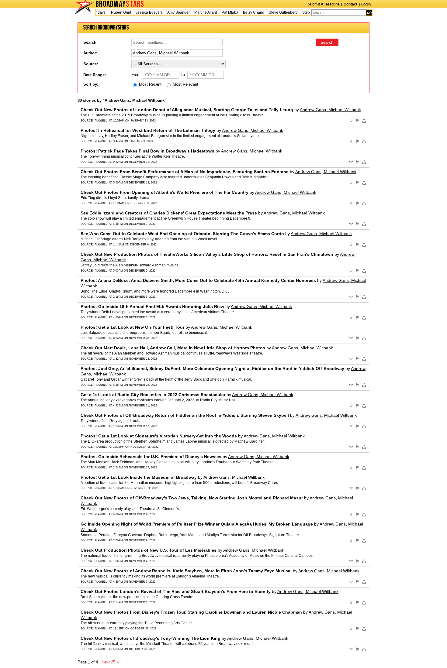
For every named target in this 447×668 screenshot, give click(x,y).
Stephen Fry (306, 12)
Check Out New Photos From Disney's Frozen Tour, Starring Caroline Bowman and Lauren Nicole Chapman (191, 612)
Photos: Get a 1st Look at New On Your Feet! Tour (132, 327)
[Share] (364, 120)
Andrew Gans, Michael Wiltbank (330, 109)
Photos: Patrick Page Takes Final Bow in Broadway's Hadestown (147, 151)
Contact (350, 4)
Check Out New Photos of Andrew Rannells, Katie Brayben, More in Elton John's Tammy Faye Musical (186, 570)
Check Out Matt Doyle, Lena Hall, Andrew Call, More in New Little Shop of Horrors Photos (173, 347)
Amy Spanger (172, 12)
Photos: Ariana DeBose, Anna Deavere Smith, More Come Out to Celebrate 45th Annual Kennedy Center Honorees (198, 280)
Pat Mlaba (224, 12)
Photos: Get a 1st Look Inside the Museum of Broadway (139, 477)
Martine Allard (199, 12)
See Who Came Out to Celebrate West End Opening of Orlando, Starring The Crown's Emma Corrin (182, 233)
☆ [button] (351, 120)
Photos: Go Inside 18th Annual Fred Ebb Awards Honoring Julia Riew (152, 306)
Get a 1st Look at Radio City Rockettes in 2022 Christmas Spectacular (153, 394)
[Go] (369, 12)
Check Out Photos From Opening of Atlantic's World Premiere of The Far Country (164, 192)
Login (366, 4)
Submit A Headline (324, 4)
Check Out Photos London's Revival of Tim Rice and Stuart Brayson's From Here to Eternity (176, 591)
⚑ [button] (357, 120)
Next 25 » (110, 662)
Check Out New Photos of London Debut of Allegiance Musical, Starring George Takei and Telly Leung (187, 109)
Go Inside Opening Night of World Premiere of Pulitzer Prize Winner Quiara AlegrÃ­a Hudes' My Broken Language (197, 524)
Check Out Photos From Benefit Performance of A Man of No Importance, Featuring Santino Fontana (185, 171)
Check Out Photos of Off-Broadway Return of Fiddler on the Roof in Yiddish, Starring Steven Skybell (185, 415)
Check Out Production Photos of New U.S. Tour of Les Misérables (149, 550)
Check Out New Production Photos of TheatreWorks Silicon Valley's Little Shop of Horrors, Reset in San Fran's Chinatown (207, 254)
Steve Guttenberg (277, 12)
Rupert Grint (115, 12)
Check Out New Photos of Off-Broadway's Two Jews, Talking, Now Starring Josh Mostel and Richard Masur (192, 497)
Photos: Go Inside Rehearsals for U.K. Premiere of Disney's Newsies (151, 456)
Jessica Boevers (143, 12)
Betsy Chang (247, 12)
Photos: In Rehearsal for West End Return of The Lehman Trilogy (148, 130)
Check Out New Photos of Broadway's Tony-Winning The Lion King (150, 638)
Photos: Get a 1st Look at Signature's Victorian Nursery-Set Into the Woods (159, 435)
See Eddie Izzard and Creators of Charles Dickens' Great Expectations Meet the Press (169, 213)
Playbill (101, 120)
